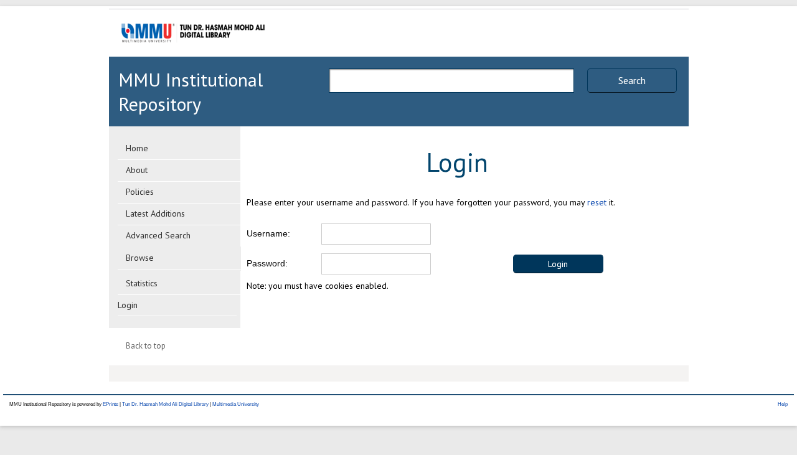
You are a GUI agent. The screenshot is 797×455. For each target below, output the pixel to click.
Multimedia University (235, 404)
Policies (140, 191)
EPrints (110, 404)
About (137, 170)
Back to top (146, 345)
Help (783, 404)
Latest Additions (155, 213)
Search (632, 80)
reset (596, 202)
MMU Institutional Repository (190, 91)
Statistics (142, 283)
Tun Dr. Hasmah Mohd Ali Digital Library (165, 404)
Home (137, 148)
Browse (140, 257)
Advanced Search (158, 235)
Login (128, 305)
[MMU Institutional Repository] (193, 54)
